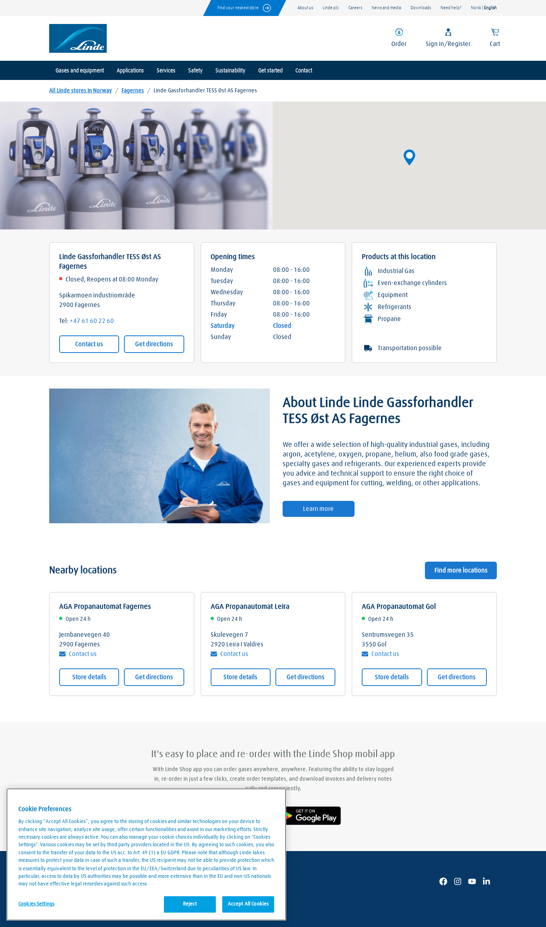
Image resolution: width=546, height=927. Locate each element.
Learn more (318, 509)
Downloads (420, 8)
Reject (190, 904)
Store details (89, 677)
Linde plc (331, 8)
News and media (386, 8)
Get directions (154, 344)
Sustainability (230, 71)
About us (305, 8)
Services (166, 71)
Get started (270, 71)
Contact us (89, 344)
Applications (130, 71)
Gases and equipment (80, 71)
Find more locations (461, 570)
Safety (195, 71)
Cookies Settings (36, 903)
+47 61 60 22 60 (92, 321)
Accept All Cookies (248, 904)
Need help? (450, 8)
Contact (303, 71)
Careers (355, 8)
